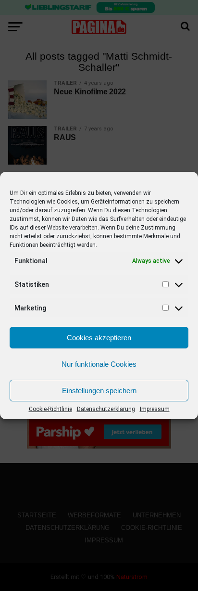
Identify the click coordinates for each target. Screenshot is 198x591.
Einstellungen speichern (99, 390)
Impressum (155, 409)
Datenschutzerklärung (106, 409)
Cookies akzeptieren (99, 338)
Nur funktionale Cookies (99, 364)
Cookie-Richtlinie (50, 409)
